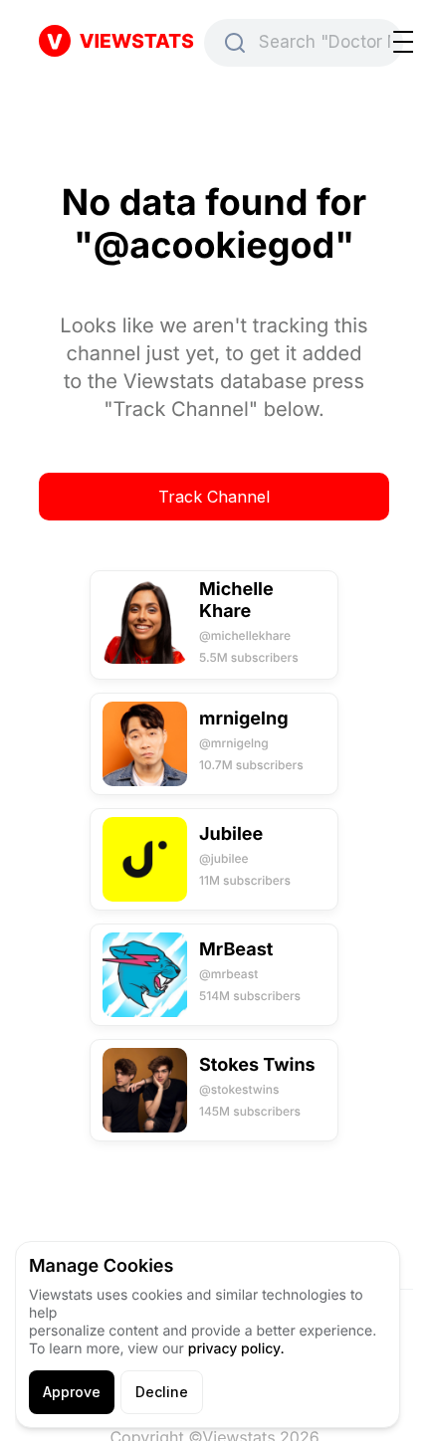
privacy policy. (236, 1348)
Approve (72, 1391)
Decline (161, 1391)
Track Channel (214, 497)
